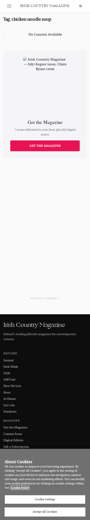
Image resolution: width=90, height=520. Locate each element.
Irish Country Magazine (44, 5)
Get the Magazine (45, 146)
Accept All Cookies (45, 511)
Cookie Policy (20, 487)
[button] (9, 6)
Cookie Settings (45, 499)
